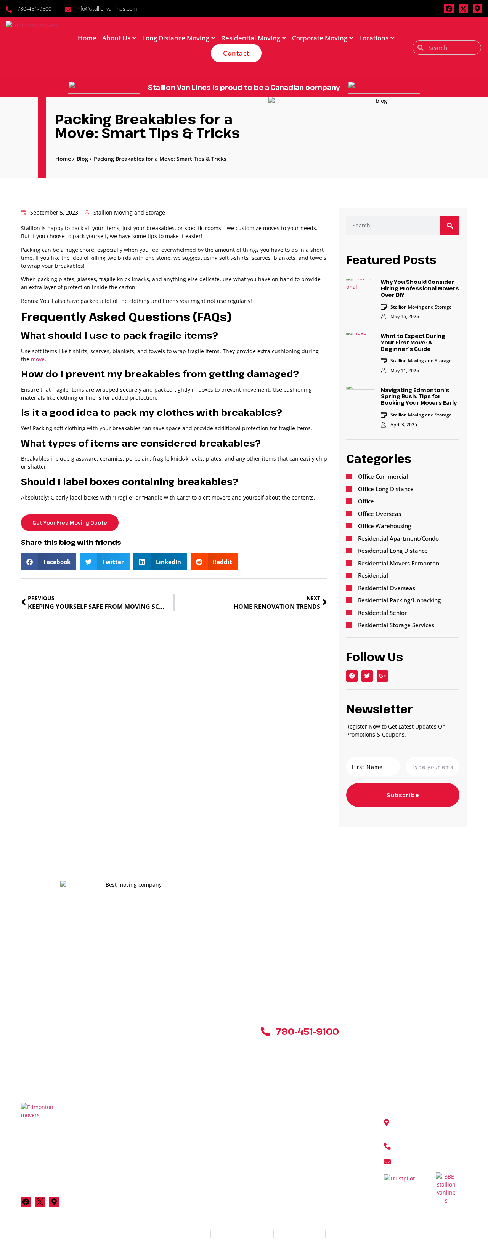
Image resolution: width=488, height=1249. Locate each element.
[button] (48, 561)
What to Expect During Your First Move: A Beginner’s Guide (413, 342)
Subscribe (403, 795)
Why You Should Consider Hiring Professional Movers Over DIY (420, 288)
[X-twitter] (463, 8)
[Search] (449, 225)
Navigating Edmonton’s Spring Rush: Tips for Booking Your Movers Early (419, 396)
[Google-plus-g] (382, 676)
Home (87, 38)
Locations (373, 38)
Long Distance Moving (175, 38)
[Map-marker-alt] (477, 8)
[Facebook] (449, 8)
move (38, 359)
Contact (236, 53)
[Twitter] (367, 676)
